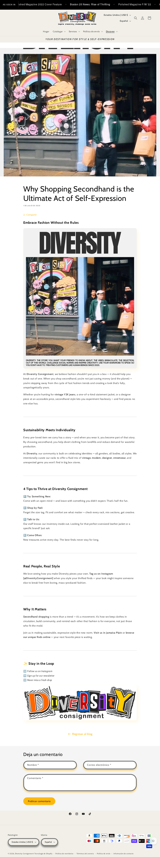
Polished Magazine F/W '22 (114, 4)
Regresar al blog (82, 734)
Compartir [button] (31, 214)
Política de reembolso (64, 853)
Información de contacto (123, 853)
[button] (59, 31)
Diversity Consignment (24, 853)
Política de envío (103, 853)
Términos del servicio (85, 853)
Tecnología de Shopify (43, 853)
